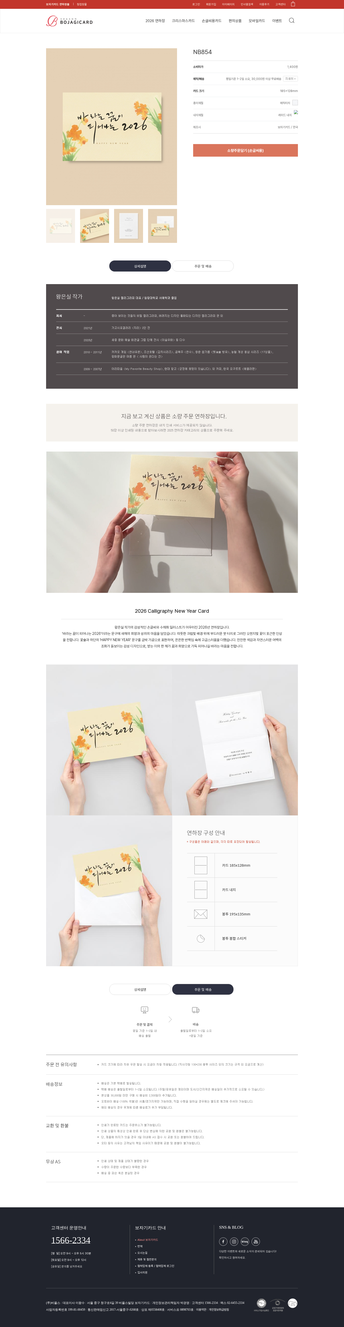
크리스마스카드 (183, 21)
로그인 (196, 4)
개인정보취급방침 (219, 1309)
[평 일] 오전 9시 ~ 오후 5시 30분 (71, 1253)
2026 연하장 (155, 21)
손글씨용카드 (212, 21)
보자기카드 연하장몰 (58, 4)
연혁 (140, 1246)
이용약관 (201, 1309)
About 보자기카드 (147, 1240)
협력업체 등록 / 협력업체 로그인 (155, 1266)
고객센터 (281, 4)
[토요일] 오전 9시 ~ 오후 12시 (68, 1260)
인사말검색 (247, 4)
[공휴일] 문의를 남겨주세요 (66, 1266)
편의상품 (235, 21)
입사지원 (142, 1272)
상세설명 (140, 266)
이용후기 (264, 4)
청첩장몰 (82, 4)
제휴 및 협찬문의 (147, 1259)
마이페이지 (228, 4)
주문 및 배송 (203, 266)
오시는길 (142, 1253)
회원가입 (211, 4)
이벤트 (277, 21)
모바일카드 (257, 21)
